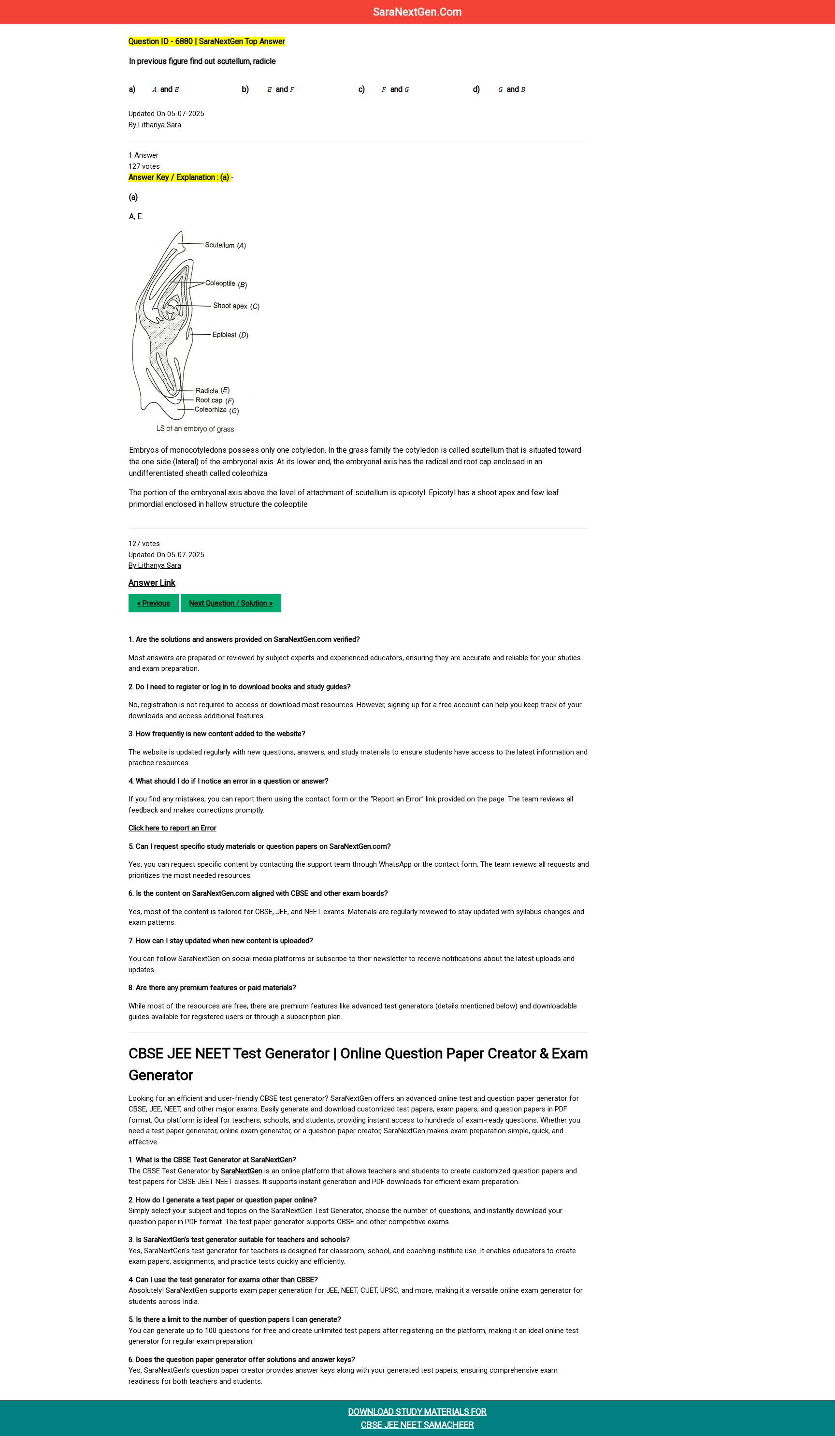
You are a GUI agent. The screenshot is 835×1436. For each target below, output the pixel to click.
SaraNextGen (241, 1171)
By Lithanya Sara (155, 124)
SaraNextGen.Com (417, 12)
